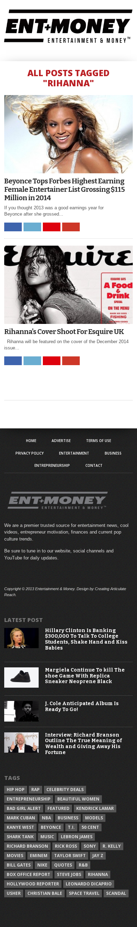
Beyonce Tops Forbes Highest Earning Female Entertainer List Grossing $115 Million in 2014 (64, 189)
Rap (35, 789)
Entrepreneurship (52, 465)
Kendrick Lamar (95, 808)
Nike (42, 865)
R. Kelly (112, 846)
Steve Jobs (69, 874)
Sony (90, 846)
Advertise (61, 440)
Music (47, 837)
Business (113, 453)
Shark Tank (20, 837)
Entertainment (74, 453)
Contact (94, 465)
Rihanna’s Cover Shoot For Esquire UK (64, 331)
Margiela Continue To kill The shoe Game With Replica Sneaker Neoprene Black (85, 676)
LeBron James (76, 837)
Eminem (38, 856)
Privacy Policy (29, 453)
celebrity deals (65, 789)
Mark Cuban (21, 818)
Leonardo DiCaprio (89, 884)
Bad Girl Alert (24, 808)
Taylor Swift (70, 856)
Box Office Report (28, 874)
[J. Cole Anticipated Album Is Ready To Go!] (21, 720)
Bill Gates (19, 865)
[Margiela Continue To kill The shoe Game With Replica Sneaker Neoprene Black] (21, 686)
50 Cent (90, 827)
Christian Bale (44, 893)
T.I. (71, 827)
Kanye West (20, 827)
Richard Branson (27, 846)
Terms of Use (98, 440)
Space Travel (84, 893)
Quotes (63, 865)
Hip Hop (16, 789)
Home (31, 440)
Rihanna (98, 874)
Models (94, 818)
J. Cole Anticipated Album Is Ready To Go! (82, 706)
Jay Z (97, 856)
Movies (15, 856)
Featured (58, 808)
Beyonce (51, 827)
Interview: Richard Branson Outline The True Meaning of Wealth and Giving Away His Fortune (83, 743)
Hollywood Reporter (33, 884)
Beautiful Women (78, 799)
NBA (46, 818)
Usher (14, 893)
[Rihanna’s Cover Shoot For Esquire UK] (68, 322)
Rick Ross (66, 846)
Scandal (116, 893)
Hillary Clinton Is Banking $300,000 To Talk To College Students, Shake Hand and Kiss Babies (86, 639)
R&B (83, 865)
